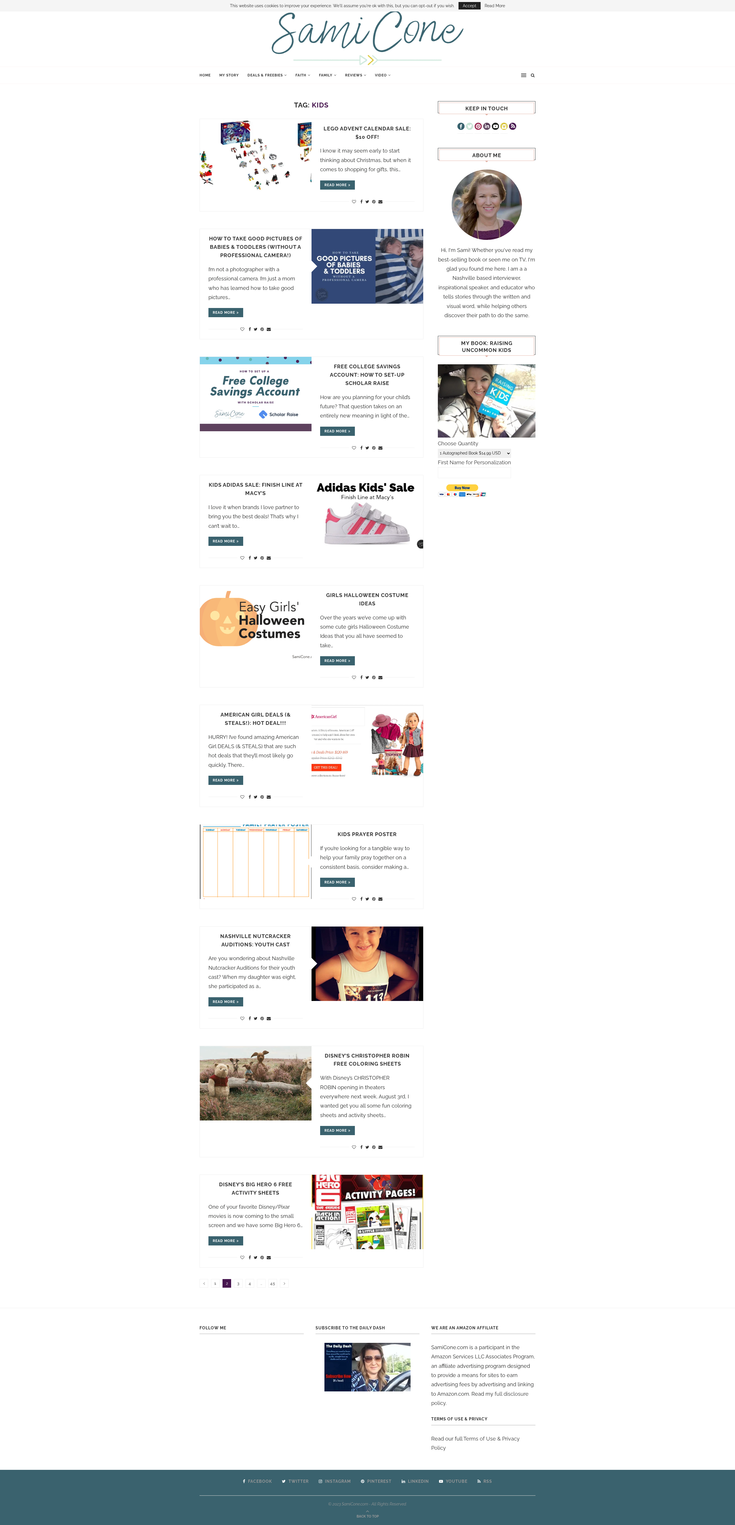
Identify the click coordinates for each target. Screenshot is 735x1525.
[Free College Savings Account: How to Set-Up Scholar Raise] (256, 394)
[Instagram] (504, 127)
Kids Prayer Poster (367, 834)
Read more (335, 185)
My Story (229, 75)
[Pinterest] (478, 127)
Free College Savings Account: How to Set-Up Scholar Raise (367, 374)
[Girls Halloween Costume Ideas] (256, 623)
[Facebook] (461, 127)
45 (272, 1283)
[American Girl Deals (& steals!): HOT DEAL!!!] (367, 742)
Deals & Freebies (265, 75)
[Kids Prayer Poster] (256, 862)
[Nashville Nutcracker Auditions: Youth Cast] (367, 964)
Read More (495, 6)
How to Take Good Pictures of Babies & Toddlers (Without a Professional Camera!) (255, 247)
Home (205, 75)
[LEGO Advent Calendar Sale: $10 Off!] (256, 156)
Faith (300, 75)
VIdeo (381, 75)
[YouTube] (495, 127)
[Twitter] (469, 127)
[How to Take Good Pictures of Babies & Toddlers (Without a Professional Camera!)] (367, 266)
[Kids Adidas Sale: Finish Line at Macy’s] (367, 512)
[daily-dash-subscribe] (368, 1367)
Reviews (353, 75)
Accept (469, 5)
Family (325, 75)
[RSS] (512, 127)
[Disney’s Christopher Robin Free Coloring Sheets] (256, 1083)
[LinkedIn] (486, 127)
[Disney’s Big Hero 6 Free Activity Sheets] (367, 1212)
